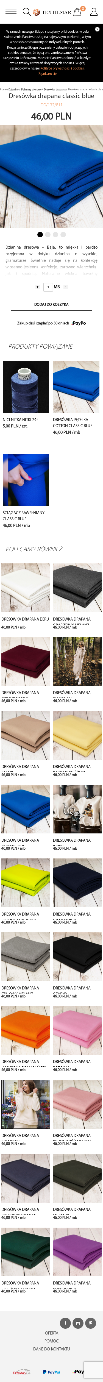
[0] (81, 15)
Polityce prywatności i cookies (62, 68)
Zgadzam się (47, 74)
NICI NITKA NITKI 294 (21, 420)
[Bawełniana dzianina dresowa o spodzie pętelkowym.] (76, 387)
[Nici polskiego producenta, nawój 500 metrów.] (26, 387)
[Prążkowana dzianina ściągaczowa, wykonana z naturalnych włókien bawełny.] (26, 480)
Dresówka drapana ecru (25, 620)
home (3, 89)
